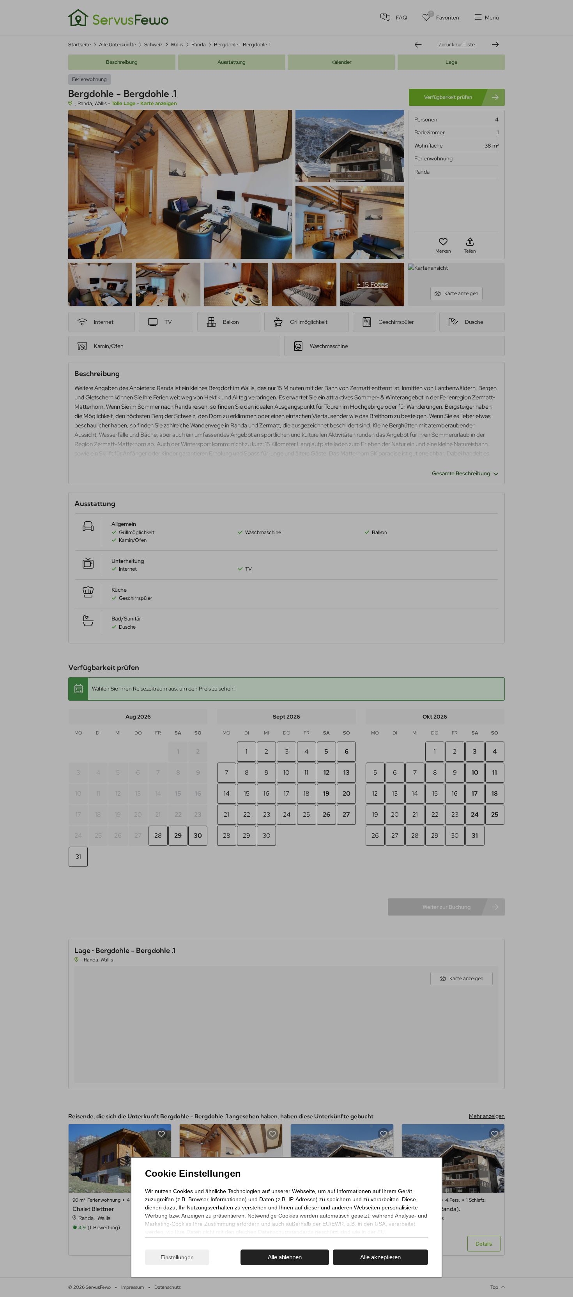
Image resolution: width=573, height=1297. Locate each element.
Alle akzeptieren (380, 1257)
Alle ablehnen (285, 1257)
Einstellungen (177, 1257)
